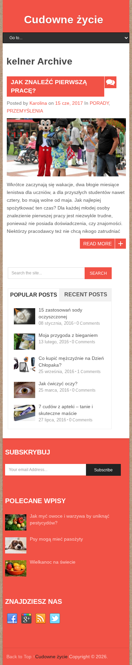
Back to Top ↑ (20, 656)
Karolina (38, 103)
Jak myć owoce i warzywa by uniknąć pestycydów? (69, 519)
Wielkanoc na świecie (52, 562)
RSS (40, 618)
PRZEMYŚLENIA (25, 111)
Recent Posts (85, 294)
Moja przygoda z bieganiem (68, 335)
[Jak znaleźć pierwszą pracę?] (66, 147)
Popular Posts (33, 295)
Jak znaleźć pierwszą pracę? (49, 86)
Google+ (26, 618)
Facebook (12, 618)
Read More (97, 243)
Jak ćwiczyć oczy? (58, 383)
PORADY (99, 103)
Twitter (54, 618)
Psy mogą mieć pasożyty (56, 539)
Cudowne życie (63, 20)
